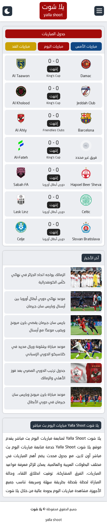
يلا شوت (36, 509)
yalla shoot (53, 520)
